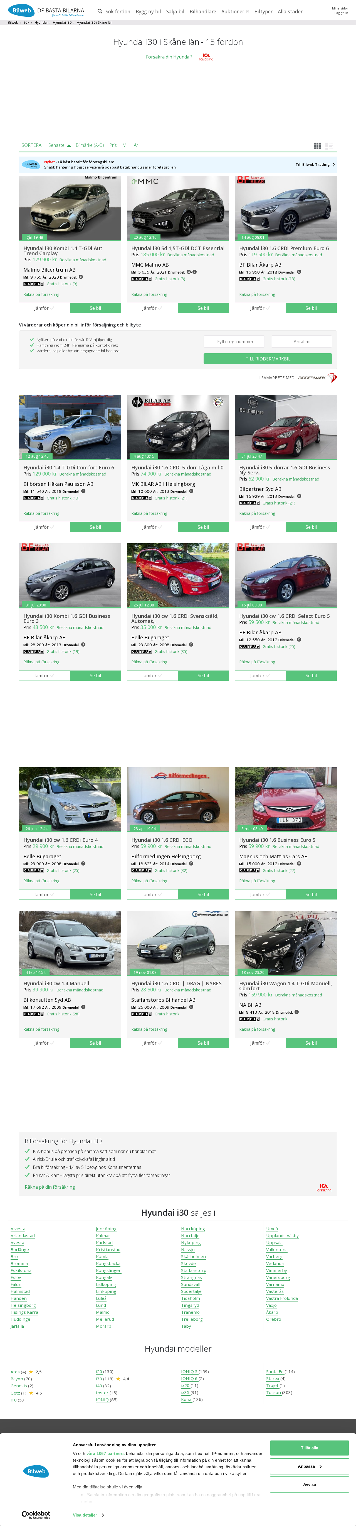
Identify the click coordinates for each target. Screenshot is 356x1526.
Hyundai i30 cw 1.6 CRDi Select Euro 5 (284, 616)
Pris (113, 145)
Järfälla (17, 1326)
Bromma (19, 1263)
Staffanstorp (193, 1270)
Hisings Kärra (24, 1312)
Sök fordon (117, 11)
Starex (273, 1378)
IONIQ (103, 1399)
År (136, 145)
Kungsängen (109, 1270)
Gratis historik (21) (171, 498)
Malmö (103, 1312)
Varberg (274, 1256)
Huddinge (20, 1319)
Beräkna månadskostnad (82, 259)
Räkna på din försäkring (50, 1187)
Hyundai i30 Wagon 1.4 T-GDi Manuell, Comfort (285, 986)
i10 (14, 1400)
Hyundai (41, 22)
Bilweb (13, 22)
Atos (16, 1371)
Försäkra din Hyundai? (169, 57)
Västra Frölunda (282, 1298)
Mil (125, 145)
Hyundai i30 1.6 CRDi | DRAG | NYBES (176, 983)
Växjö (271, 1305)
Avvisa (309, 1484)
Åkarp (272, 1312)
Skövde (188, 1263)
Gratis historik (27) (279, 870)
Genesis (19, 1385)
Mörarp (103, 1326)
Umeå (272, 1228)
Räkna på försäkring (41, 294)
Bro (14, 1256)
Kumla (102, 1256)
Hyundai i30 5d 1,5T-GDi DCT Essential (178, 248)
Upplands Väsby (282, 1235)
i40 (99, 1385)
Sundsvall (190, 1284)
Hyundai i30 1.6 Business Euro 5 (277, 840)
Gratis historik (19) (63, 651)
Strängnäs (191, 1277)
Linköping (106, 1291)
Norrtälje (190, 1235)
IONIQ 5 (190, 1371)
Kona (186, 1399)
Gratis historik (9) (62, 283)
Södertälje (191, 1291)
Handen (19, 1298)
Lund (101, 1305)
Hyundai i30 (62, 22)
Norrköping (193, 1228)
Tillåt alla (309, 1447)
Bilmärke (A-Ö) (90, 145)
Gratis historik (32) (171, 870)
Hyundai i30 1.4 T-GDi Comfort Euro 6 (68, 467)
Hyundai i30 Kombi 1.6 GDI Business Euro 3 (66, 618)
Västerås (275, 1291)
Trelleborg (192, 1319)
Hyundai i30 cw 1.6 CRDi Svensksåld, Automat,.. (175, 618)
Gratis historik (167, 1013)
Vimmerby (276, 1270)
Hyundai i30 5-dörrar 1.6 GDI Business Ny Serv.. (284, 470)
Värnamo (275, 1284)
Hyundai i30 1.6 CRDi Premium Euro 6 (284, 248)
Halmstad (20, 1291)
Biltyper (263, 11)
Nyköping (191, 1242)
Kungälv (104, 1277)
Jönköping (106, 1228)
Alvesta (18, 1228)
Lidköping (106, 1284)
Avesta (17, 1242)
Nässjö (188, 1249)
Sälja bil (175, 11)
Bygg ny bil (148, 11)
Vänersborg (278, 1277)
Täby (186, 1326)
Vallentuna (277, 1249)
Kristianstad (108, 1249)
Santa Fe (275, 1371)
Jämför (41, 308)
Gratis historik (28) (63, 1013)
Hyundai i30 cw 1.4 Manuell (56, 983)
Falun (16, 1284)
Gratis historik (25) (279, 646)
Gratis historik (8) (170, 278)
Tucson (274, 1392)
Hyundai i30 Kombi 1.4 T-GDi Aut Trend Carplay (62, 251)
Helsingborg (23, 1305)
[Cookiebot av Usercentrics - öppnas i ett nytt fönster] (36, 1515)
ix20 (186, 1385)
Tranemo (190, 1312)
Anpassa (306, 1466)
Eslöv (16, 1277)
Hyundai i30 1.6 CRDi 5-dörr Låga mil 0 (177, 467)
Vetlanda (275, 1263)
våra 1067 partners (105, 1453)
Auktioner (233, 11)
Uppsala (274, 1242)
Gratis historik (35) (171, 651)
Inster (103, 1392)
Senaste (56, 145)
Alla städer (290, 11)
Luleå (101, 1298)
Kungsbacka (108, 1263)
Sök (26, 22)
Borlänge (20, 1249)
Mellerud (105, 1319)
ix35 (186, 1392)
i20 (99, 1371)
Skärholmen (193, 1256)
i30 (99, 1378)
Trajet (273, 1385)
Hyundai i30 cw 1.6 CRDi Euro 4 (60, 840)
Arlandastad (23, 1235)
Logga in (341, 13)
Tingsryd (190, 1305)
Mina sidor (340, 8)
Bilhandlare (203, 11)
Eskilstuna (21, 1270)
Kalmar (103, 1235)
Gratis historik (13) (279, 278)
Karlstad (104, 1242)
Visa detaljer (85, 1515)
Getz (16, 1393)
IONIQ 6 (190, 1378)
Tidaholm (190, 1298)
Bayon (17, 1378)
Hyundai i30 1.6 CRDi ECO (161, 840)
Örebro (273, 1319)
